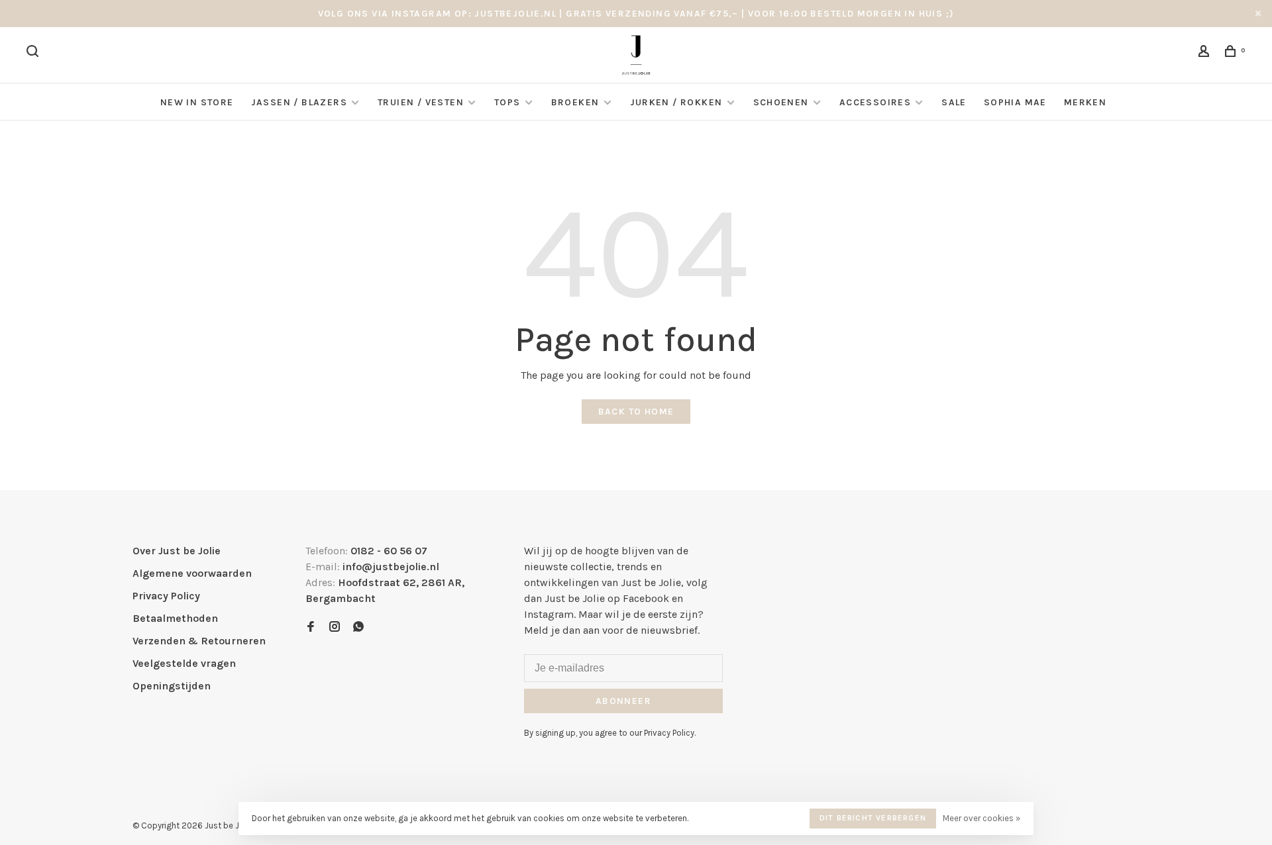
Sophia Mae (1015, 102)
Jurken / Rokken (676, 102)
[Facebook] (310, 627)
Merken (1085, 102)
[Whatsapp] (358, 627)
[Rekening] (1206, 53)
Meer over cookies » (981, 818)
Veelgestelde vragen (184, 663)
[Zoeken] (34, 53)
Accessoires (875, 102)
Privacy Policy (166, 595)
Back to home (636, 411)
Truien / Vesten (421, 102)
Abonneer (623, 701)
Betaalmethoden (175, 618)
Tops (507, 102)
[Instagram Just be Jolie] (334, 627)
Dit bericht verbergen (873, 817)
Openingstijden (171, 685)
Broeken (575, 102)
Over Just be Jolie (176, 550)
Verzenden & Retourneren (199, 640)
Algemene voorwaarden (192, 573)
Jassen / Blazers (299, 102)
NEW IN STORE (197, 102)
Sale (954, 102)
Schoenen (781, 102)
